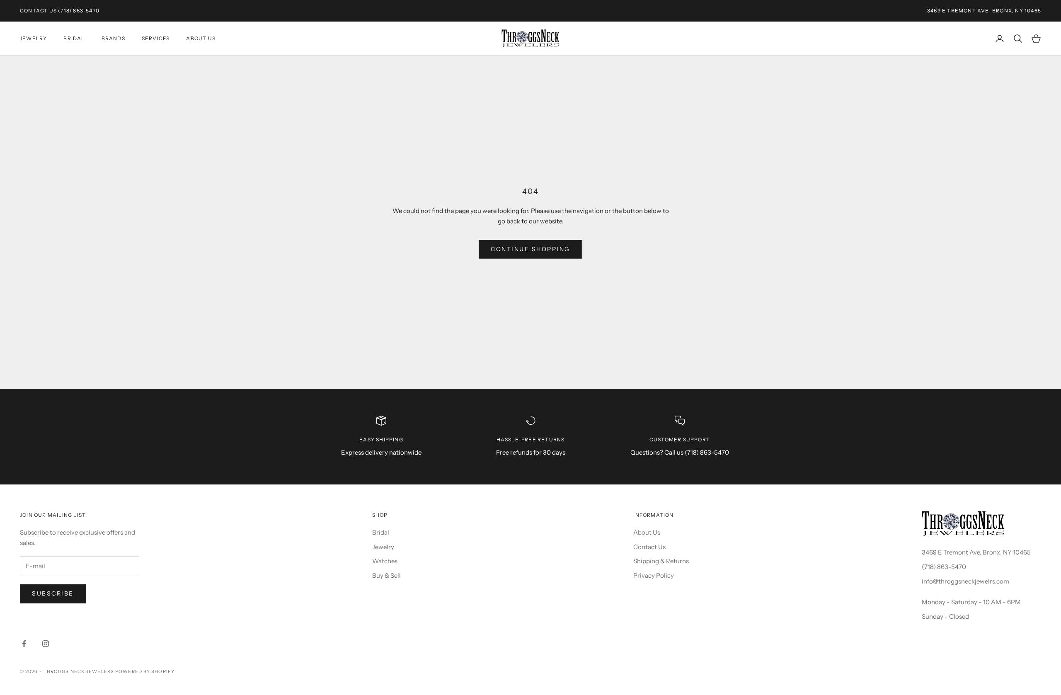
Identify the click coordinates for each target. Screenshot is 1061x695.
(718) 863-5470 (78, 10)
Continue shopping (530, 249)
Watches (384, 561)
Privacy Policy (653, 575)
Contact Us (38, 10)
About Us (201, 38)
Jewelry (33, 38)
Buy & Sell (386, 575)
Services (156, 38)
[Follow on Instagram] (45, 643)
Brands (113, 38)
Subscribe (53, 593)
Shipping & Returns (661, 561)
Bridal (74, 38)
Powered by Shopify (144, 671)
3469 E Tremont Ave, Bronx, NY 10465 (976, 552)
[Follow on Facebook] (24, 643)
